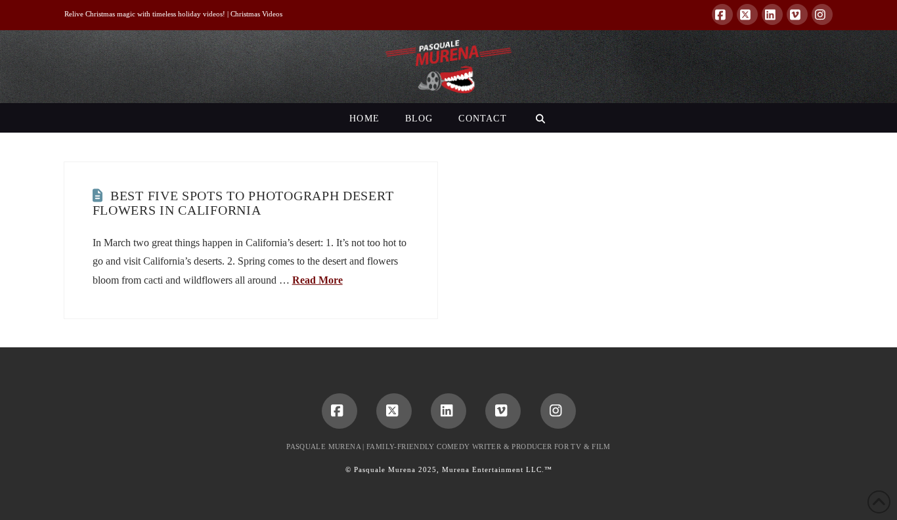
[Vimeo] (797, 14)
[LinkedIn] (772, 14)
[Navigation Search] (540, 118)
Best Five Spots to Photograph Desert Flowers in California (243, 202)
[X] (747, 14)
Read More (317, 280)
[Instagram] (822, 14)
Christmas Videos (256, 14)
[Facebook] (722, 14)
